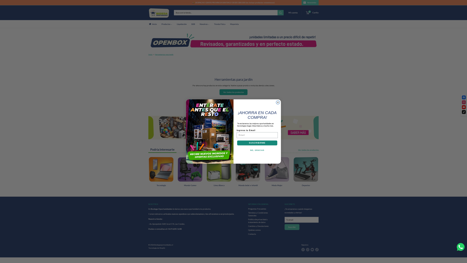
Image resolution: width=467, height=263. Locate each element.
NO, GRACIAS (257, 150)
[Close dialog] (278, 102)
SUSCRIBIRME (257, 143)
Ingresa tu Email (246, 130)
